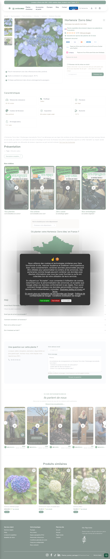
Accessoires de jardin (39, 8)
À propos (50, 7)
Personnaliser (66, 300)
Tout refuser (55, 300)
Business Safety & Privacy (71, 289)
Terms (54, 291)
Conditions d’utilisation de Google (66, 296)
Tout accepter (44, 300)
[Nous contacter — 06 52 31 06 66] (106, 555)
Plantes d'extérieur (29, 8)
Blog (57, 7)
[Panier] (100, 8)
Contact (64, 7)
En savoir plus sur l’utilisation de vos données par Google (49, 293)
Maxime (74, 8)
